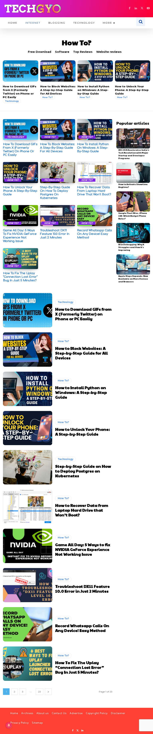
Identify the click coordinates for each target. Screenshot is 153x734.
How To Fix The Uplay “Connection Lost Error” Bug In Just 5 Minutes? (20, 277)
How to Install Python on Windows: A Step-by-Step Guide (93, 90)
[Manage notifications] (9, 725)
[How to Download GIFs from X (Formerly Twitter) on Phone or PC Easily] (20, 71)
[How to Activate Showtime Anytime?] (133, 173)
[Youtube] (148, 8)
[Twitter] (77, 730)
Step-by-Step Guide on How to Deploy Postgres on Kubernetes (55, 193)
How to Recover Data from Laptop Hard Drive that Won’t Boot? (94, 191)
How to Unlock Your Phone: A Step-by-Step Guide (132, 90)
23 (39, 691)
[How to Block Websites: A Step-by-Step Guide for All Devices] (58, 71)
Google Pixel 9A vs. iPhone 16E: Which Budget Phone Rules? (132, 216)
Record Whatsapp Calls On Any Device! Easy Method (94, 234)
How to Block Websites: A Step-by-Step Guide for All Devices (58, 90)
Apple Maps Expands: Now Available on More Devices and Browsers (133, 279)
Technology (12, 101)
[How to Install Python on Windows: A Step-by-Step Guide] (95, 71)
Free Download (39, 52)
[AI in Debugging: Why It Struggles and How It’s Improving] (133, 233)
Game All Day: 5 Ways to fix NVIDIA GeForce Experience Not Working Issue (20, 236)
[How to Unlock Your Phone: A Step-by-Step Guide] (132, 71)
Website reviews (109, 52)
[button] (140, 21)
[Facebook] (130, 8)
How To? (47, 97)
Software (62, 52)
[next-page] (48, 691)
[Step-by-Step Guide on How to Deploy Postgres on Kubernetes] (57, 172)
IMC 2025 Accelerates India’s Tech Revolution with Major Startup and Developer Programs (133, 154)
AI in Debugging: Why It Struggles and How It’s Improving (131, 247)
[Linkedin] (136, 8)
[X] (142, 8)
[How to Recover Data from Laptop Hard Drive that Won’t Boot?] (94, 172)
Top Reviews (82, 52)
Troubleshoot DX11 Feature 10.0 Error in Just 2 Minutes (54, 234)
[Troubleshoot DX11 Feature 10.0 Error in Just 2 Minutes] (57, 215)
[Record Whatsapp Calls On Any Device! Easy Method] (94, 215)
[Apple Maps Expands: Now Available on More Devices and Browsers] (133, 264)
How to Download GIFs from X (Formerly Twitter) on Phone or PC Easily (19, 92)
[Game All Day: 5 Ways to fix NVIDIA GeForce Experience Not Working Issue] (20, 215)
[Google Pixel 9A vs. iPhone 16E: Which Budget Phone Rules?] (133, 201)
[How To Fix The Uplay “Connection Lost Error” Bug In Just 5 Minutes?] (20, 258)
